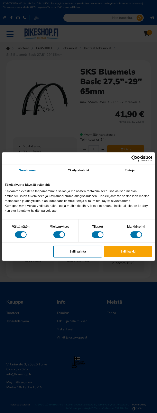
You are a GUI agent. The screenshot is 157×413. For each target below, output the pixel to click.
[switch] (59, 234)
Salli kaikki (128, 251)
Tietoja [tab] (130, 170)
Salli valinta (78, 251)
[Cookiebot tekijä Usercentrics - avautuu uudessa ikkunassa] (134, 158)
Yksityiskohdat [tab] (78, 170)
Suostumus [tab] (27, 170)
